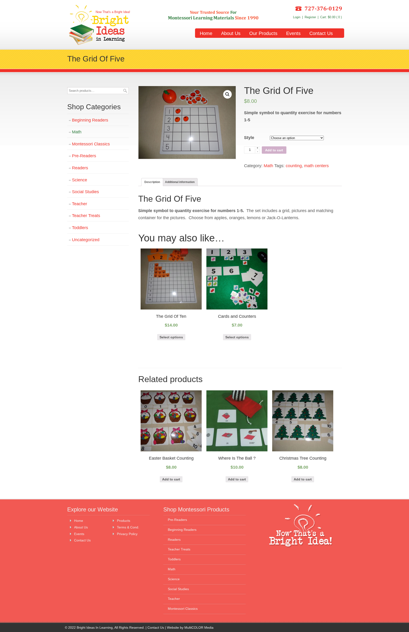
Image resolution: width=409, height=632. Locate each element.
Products (123, 521)
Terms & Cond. (128, 527)
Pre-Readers (84, 155)
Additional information (180, 182)
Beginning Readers (90, 120)
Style (249, 137)
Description (152, 182)
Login (296, 17)
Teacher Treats (86, 215)
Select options (171, 337)
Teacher (79, 203)
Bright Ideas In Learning (98, 25)
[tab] (152, 182)
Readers (80, 168)
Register (310, 17)
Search (125, 91)
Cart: (331, 17)
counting (294, 165)
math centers (316, 165)
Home (78, 521)
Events (79, 534)
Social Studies (85, 191)
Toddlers (80, 227)
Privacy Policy (127, 534)
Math (268, 165)
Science (79, 180)
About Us (81, 527)
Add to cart (274, 150)
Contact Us (82, 540)
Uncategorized (85, 239)
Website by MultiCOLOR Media (190, 627)
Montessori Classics (91, 144)
